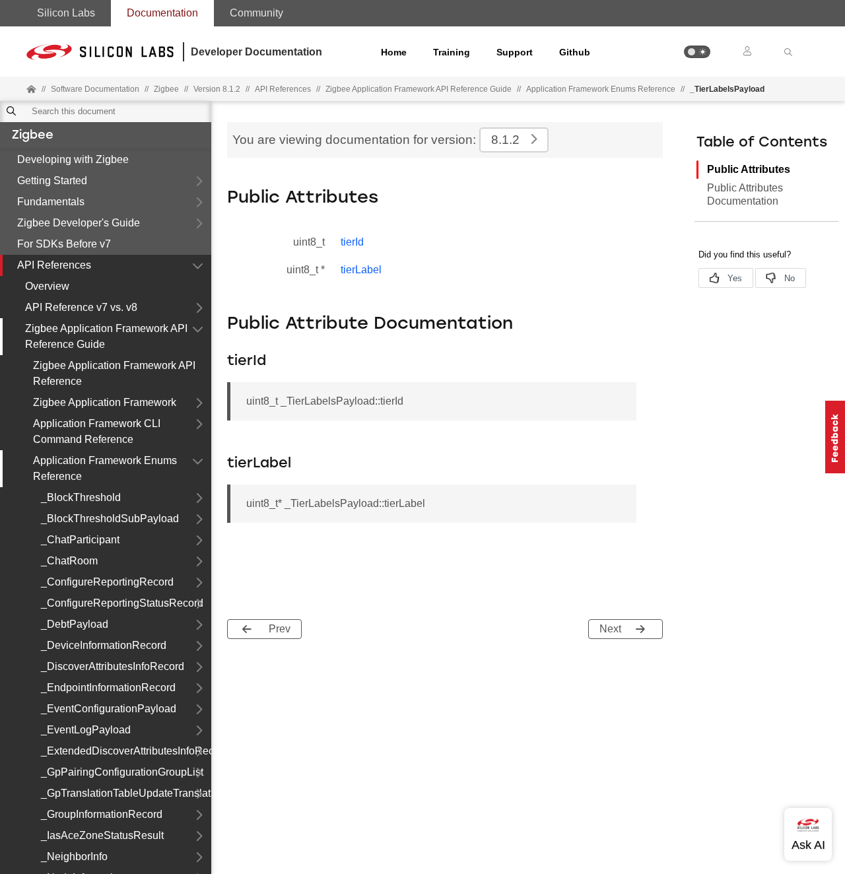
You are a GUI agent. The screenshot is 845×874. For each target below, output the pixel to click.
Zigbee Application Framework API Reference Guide (106, 336)
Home (394, 52)
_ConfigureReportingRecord (107, 582)
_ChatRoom (69, 560)
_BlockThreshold (81, 497)
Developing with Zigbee (73, 159)
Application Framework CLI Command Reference (96, 431)
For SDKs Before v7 (64, 244)
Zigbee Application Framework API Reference (114, 373)
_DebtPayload (74, 624)
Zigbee (32, 136)
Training (451, 52)
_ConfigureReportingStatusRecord (122, 603)
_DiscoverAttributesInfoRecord (112, 666)
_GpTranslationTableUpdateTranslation (126, 793)
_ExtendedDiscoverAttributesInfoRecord (126, 750)
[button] (697, 52)
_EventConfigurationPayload (108, 708)
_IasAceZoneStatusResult (102, 835)
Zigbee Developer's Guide (78, 222)
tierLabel (361, 269)
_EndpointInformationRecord (108, 687)
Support (514, 52)
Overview (47, 286)
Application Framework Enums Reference (600, 89)
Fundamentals (50, 201)
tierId (352, 242)
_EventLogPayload (86, 729)
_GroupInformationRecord (101, 814)
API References (54, 265)
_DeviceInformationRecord (103, 645)
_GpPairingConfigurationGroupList (122, 772)
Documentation (162, 12)
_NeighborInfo (74, 856)
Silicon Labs (66, 12)
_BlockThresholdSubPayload (110, 518)
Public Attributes (748, 169)
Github (574, 52)
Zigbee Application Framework (104, 402)
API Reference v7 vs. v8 (81, 307)
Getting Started (52, 180)
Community (256, 12)
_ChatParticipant (80, 539)
